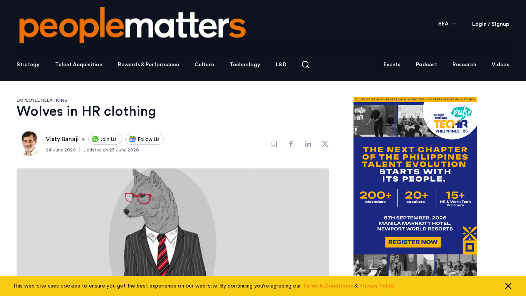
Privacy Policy (377, 286)
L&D (281, 64)
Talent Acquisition (78, 64)
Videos (500, 64)
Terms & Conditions (328, 286)
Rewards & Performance (148, 64)
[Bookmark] (274, 144)
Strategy (28, 64)
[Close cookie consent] (508, 286)
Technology (244, 64)
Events (392, 64)
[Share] (291, 144)
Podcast (426, 64)
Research (464, 64)
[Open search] (305, 64)
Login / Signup (490, 24)
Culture (204, 64)
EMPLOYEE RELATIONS (42, 100)
